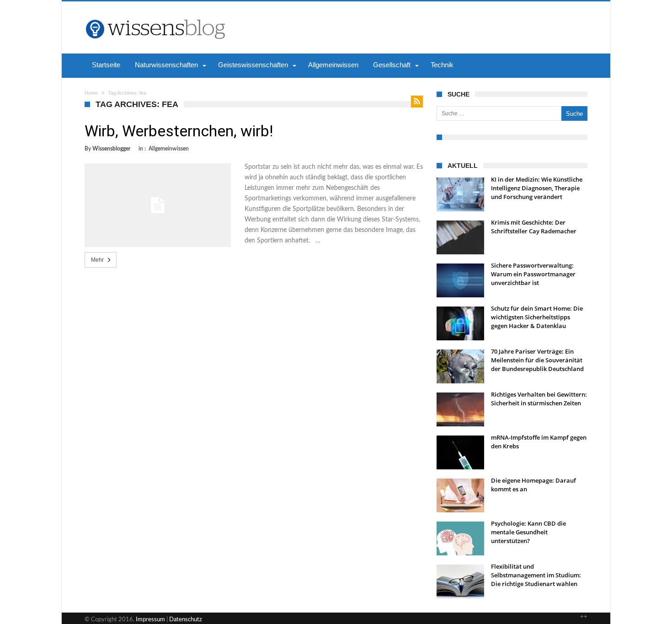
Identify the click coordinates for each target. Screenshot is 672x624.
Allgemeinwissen (169, 148)
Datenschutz (185, 620)
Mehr (97, 260)
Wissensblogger (111, 148)
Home (91, 93)
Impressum (150, 620)
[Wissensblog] (155, 15)
